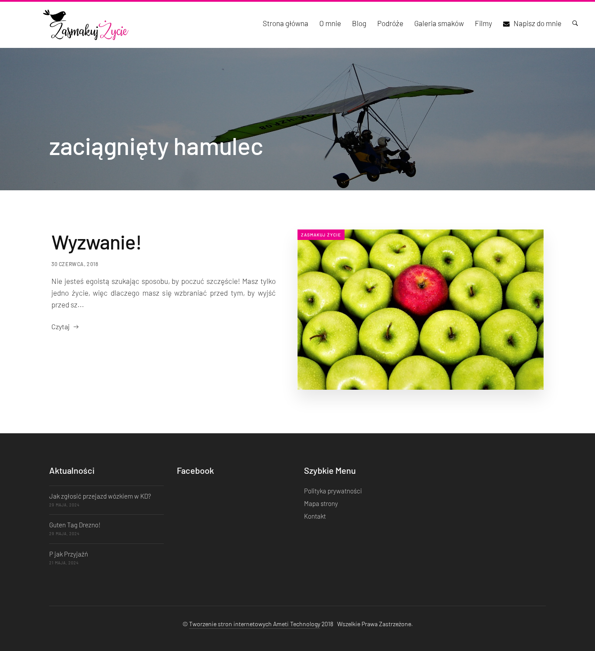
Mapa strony (321, 503)
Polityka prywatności (333, 491)
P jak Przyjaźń (68, 554)
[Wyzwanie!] (421, 309)
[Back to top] (571, 629)
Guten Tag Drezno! (75, 525)
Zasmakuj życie (321, 234)
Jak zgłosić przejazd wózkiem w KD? (100, 496)
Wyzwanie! (96, 241)
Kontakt (315, 516)
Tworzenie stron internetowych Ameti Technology (254, 623)
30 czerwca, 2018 (74, 264)
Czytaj (60, 326)
